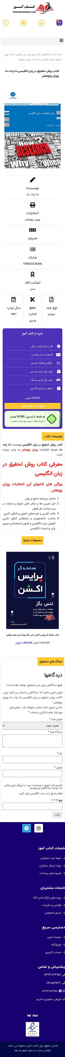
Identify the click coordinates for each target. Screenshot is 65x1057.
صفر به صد (20, 1050)
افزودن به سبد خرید (32, 406)
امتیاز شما (55, 719)
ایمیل (58, 767)
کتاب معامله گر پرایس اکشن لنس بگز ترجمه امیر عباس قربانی (32, 635)
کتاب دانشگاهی (48, 54)
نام (59, 753)
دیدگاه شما (55, 732)
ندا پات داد (32, 194)
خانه (59, 54)
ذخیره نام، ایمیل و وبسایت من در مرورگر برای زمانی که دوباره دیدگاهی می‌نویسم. (33, 786)
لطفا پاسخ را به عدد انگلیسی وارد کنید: (40, 793)
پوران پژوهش (32, 219)
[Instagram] (38, 828)
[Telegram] (26, 828)
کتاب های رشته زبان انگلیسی (27, 54)
